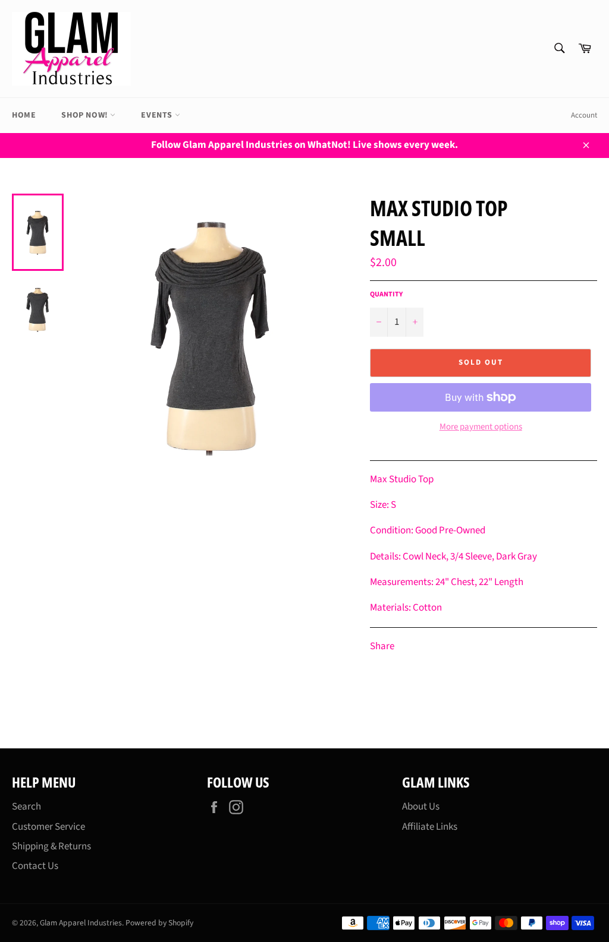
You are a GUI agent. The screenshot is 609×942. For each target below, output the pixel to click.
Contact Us (35, 866)
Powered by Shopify (159, 922)
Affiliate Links (429, 827)
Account (584, 115)
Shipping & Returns (51, 846)
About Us (421, 806)
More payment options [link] (481, 427)
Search (26, 806)
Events (157, 115)
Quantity (386, 294)
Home (24, 115)
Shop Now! (85, 115)
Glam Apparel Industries (81, 922)
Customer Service (48, 827)
